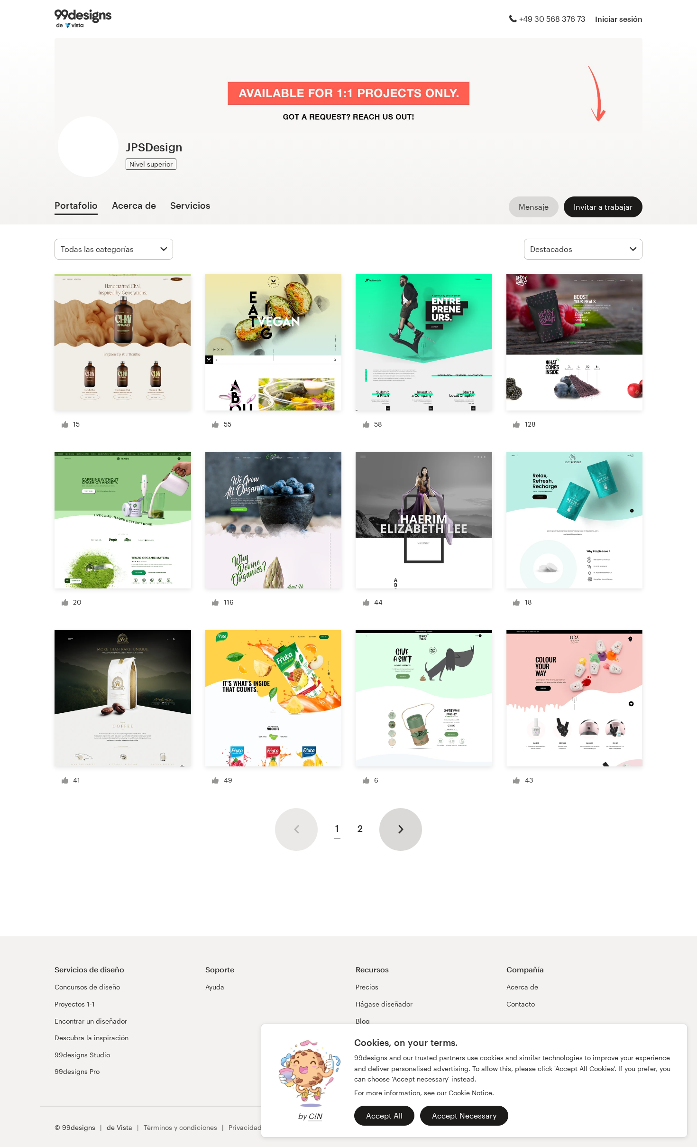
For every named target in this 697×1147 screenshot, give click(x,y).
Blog (363, 1021)
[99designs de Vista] (83, 18)
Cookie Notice (470, 1093)
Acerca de (522, 987)
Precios (367, 987)
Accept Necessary (464, 1115)
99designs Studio (82, 1055)
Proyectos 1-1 (75, 1004)
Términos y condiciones (180, 1127)
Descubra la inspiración (91, 1038)
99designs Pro (77, 1071)
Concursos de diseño (87, 987)
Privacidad (245, 1127)
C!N (315, 1115)
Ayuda (214, 987)
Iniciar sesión (618, 18)
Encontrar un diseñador (91, 1021)
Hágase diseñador (384, 1004)
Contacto (520, 1004)
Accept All (384, 1115)
